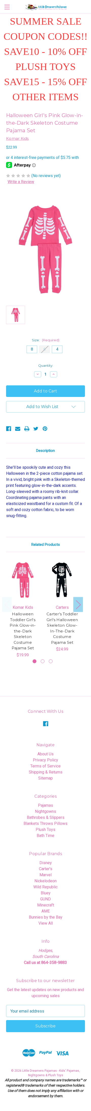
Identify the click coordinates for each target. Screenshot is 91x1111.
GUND (45, 899)
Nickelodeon (45, 881)
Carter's (45, 868)
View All (45, 923)
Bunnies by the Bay (45, 917)
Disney (45, 862)
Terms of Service (45, 766)
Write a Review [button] (21, 181)
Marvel (45, 874)
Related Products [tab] (45, 544)
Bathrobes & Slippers (45, 817)
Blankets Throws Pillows (45, 823)
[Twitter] (35, 429)
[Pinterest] (45, 429)
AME (45, 911)
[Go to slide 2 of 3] (42, 661)
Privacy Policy (45, 760)
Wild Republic (45, 887)
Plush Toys (45, 829)
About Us (45, 754)
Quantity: (45, 365)
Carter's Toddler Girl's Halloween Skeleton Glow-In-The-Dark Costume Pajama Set (62, 628)
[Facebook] (8, 429)
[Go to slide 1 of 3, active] (34, 661)
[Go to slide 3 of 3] (51, 661)
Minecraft (45, 905)
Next (78, 604)
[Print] (26, 429)
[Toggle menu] (7, 7)
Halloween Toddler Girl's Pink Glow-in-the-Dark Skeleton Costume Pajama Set (23, 631)
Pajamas (45, 805)
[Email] (17, 429)
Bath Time (45, 835)
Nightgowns (45, 811)
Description (45, 450)
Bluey (46, 893)
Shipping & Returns (45, 772)
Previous (7, 604)
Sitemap (45, 778)
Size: (45, 340)
